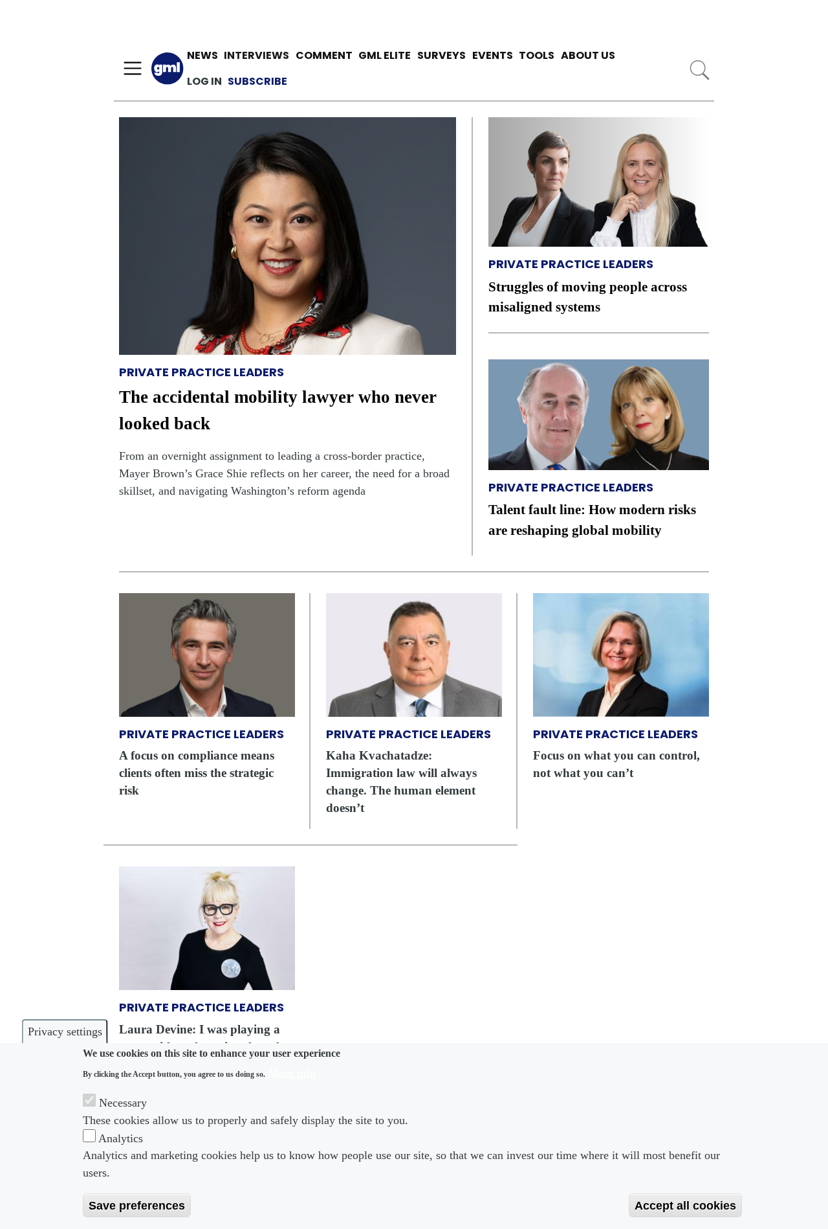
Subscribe (257, 81)
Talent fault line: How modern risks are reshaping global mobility (592, 519)
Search (699, 70)
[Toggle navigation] (132, 69)
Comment (324, 55)
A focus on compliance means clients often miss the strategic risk (196, 773)
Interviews (256, 55)
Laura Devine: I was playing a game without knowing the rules (204, 1038)
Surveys (441, 55)
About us (588, 55)
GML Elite (384, 55)
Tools (536, 55)
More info (292, 1072)
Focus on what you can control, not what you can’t (616, 764)
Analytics (120, 1137)
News (202, 55)
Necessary (123, 1102)
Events (492, 55)
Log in (204, 81)
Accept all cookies (685, 1205)
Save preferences (137, 1205)
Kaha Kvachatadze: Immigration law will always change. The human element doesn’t (401, 782)
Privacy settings (65, 1031)
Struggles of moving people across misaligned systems (587, 296)
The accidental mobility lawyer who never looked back (278, 410)
